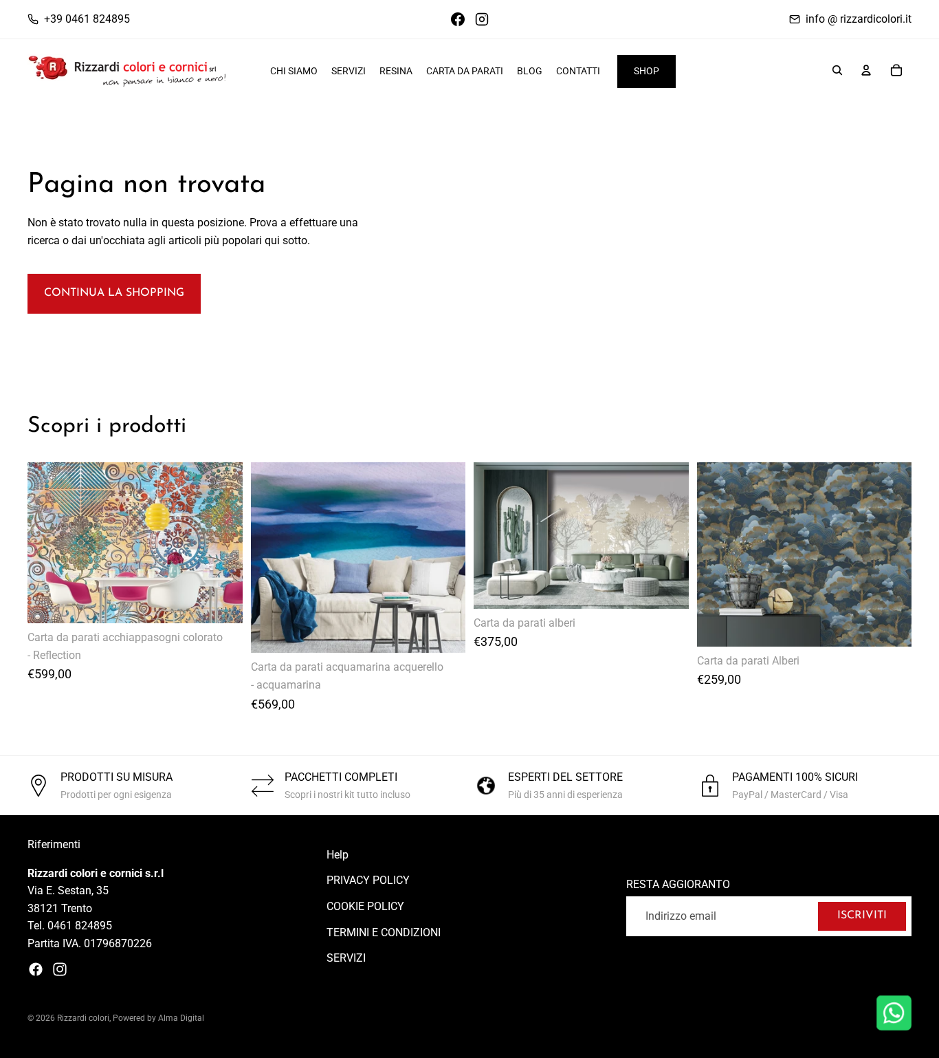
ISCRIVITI (862, 915)
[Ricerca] (837, 70)
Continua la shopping (114, 293)
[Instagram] (60, 969)
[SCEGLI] (890, 625)
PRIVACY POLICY (368, 880)
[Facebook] (35, 969)
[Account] (866, 70)
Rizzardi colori (83, 1018)
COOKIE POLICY (365, 906)
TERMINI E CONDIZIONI (384, 932)
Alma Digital (181, 1018)
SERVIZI (346, 957)
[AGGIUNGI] (221, 602)
